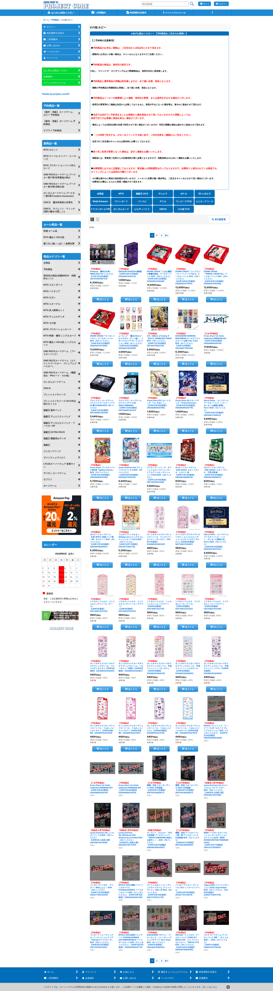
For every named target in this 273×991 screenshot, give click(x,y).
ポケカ (183, 193)
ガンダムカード (121, 209)
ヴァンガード (121, 201)
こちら (214, 987)
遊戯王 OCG (142, 193)
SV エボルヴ (204, 193)
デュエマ (162, 193)
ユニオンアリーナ (204, 201)
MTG (121, 193)
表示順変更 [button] (220, 219)
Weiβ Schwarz (100, 201)
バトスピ (142, 201)
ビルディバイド (142, 209)
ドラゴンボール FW (100, 209)
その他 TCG (184, 209)
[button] (212, 12)
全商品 (100, 193)
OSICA (163, 209)
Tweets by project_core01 (56, 94)
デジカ (163, 201)
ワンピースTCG (184, 201)
